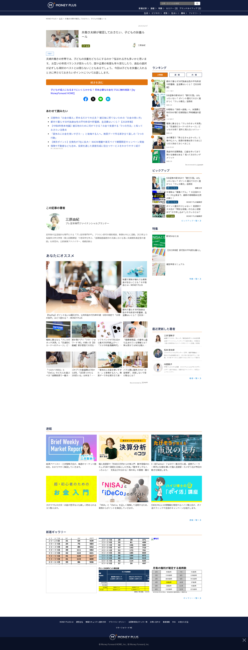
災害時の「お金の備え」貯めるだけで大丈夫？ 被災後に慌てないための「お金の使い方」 (97, 117)
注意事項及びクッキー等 (137, 622)
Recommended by (135, 383)
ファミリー (194, 13)
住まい (174, 13)
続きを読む (96, 82)
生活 (146, 13)
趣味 (183, 13)
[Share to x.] (93, 99)
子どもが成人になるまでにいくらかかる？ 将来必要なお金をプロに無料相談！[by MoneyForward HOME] (93, 91)
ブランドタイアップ (189, 8)
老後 (165, 13)
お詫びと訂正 (183, 622)
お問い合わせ (155, 622)
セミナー (171, 8)
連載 (153, 8)
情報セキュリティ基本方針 (96, 622)
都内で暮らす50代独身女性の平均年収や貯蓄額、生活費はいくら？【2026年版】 (92, 121)
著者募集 (166, 622)
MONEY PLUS (51, 18)
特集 (160, 8)
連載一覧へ (194, 520)
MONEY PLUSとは (66, 622)
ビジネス (156, 13)
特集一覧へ (194, 279)
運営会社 (79, 622)
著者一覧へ (194, 378)
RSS (174, 622)
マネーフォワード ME (124, 627)
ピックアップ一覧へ (190, 220)
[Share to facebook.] (85, 99)
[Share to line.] (100, 99)
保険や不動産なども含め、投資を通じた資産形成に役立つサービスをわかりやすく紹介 (95, 146)
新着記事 (143, 8)
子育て (50, 53)
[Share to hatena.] (108, 99)
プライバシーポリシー (117, 622)
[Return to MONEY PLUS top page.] (62, 5)
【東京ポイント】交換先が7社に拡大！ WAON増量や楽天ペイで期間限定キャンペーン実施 (97, 141)
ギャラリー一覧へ (191, 598)
